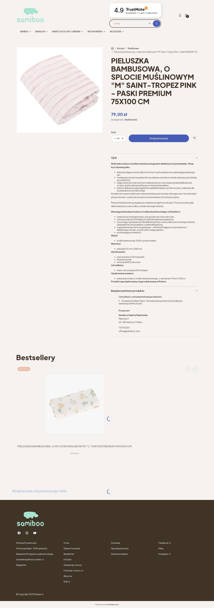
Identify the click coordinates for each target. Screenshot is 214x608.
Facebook (164, 543)
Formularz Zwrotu (72, 570)
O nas (66, 543)
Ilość (113, 132)
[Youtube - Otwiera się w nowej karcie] (35, 533)
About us (68, 576)
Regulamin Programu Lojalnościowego (34, 554)
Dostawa (115, 543)
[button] (156, 23)
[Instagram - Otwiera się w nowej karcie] (27, 533)
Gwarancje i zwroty (73, 565)
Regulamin (21, 565)
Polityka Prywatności (26, 543)
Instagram (164, 554)
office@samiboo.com (129, 331)
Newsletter (69, 554)
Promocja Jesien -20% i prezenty (31, 548)
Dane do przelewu (119, 554)
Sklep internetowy (106, 604)
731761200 (124, 327)
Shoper (37, 594)
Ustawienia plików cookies (29, 559)
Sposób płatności (120, 548)
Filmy (161, 548)
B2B (66, 581)
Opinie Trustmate (72, 548)
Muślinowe (133, 48)
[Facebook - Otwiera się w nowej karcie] (19, 533)
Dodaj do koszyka (159, 138)
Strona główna (112, 48)
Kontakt (68, 559)
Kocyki (120, 48)
